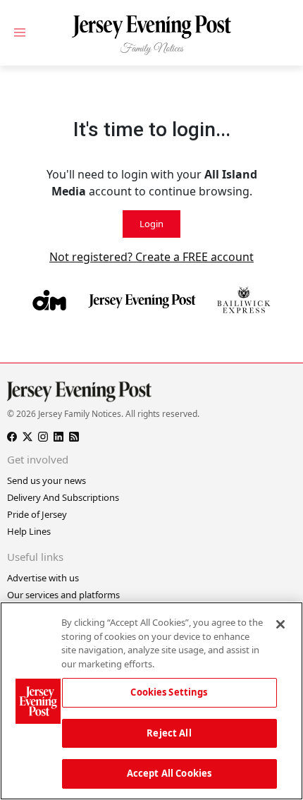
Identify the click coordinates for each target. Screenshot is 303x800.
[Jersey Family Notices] (151, 36)
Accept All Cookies (169, 773)
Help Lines (29, 531)
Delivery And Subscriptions (63, 497)
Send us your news (46, 480)
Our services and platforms (63, 594)
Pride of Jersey (37, 514)
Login (151, 223)
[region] (151, 701)
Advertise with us (43, 577)
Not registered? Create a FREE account (151, 257)
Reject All (169, 733)
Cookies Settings (168, 692)
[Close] (280, 624)
